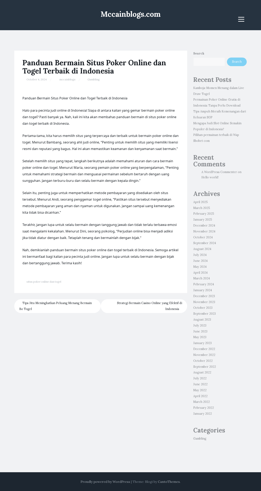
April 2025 (200, 202)
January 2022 (202, 413)
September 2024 (204, 243)
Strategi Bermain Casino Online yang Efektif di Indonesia (149, 306)
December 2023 (204, 296)
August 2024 (202, 249)
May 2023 (199, 337)
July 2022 (200, 378)
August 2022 (202, 372)
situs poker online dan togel (44, 281)
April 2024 (200, 272)
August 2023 (202, 319)
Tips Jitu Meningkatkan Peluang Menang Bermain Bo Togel (55, 306)
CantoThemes (169, 482)
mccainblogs (67, 79)
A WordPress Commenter (219, 172)
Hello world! (210, 177)
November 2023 (204, 302)
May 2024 (200, 267)
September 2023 (204, 313)
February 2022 (203, 408)
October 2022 (203, 361)
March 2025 (201, 208)
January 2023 (202, 343)
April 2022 (200, 396)
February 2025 (203, 214)
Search (198, 53)
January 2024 (202, 290)
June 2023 (200, 331)
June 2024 (200, 261)
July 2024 (200, 255)
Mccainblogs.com (131, 14)
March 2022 (201, 402)
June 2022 (200, 384)
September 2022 (204, 367)
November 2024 (204, 231)
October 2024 (203, 237)
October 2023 (202, 308)
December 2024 (204, 225)
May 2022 (200, 390)
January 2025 (202, 219)
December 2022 (204, 349)
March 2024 (201, 278)
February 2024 (203, 284)
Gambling (93, 79)
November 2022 (204, 355)
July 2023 (199, 325)
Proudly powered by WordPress (105, 482)
